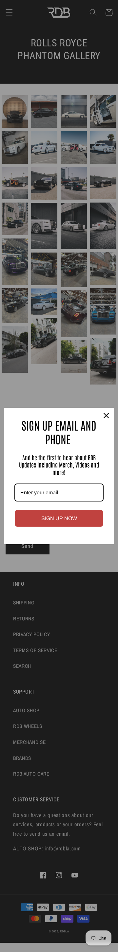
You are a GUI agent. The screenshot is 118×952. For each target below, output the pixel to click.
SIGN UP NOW (59, 518)
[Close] (106, 415)
